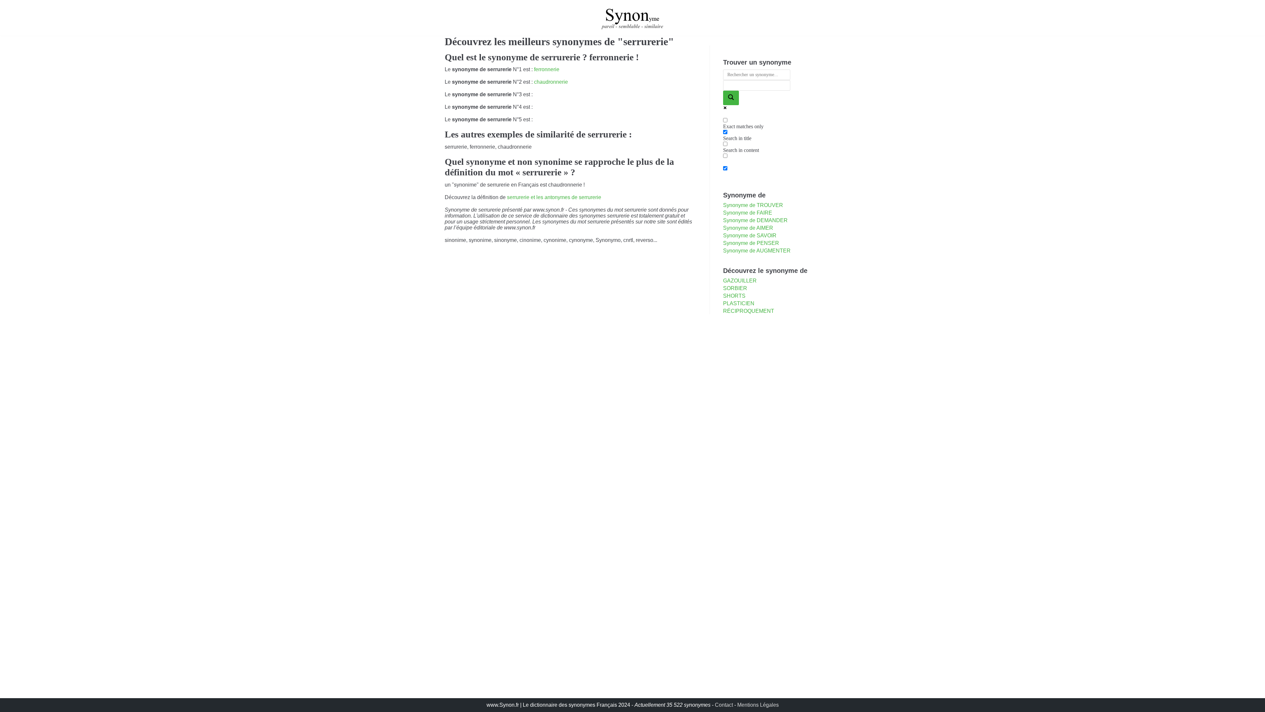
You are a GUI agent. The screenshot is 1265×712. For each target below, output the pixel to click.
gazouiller (740, 280)
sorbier (735, 288)
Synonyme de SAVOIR (749, 235)
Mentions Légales (758, 705)
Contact (724, 705)
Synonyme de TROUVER (753, 205)
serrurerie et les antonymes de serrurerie (554, 197)
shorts (734, 296)
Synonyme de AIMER (748, 228)
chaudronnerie (551, 82)
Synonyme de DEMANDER (755, 220)
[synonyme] (632, 18)
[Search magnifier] (731, 98)
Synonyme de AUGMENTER (757, 250)
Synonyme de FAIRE (747, 213)
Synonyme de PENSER (751, 243)
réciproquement (748, 311)
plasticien (738, 303)
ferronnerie (546, 69)
